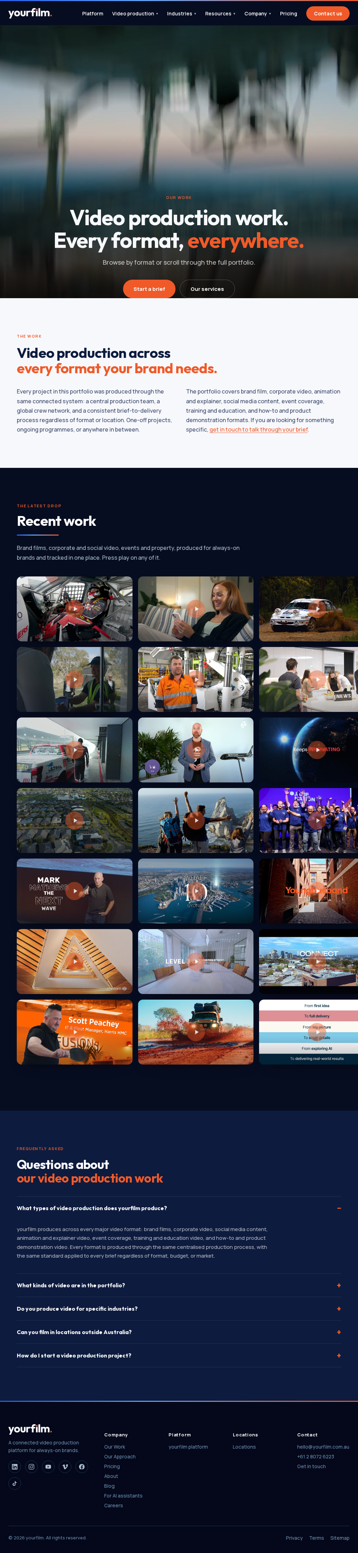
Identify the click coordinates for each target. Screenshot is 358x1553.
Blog (109, 1485)
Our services (207, 289)
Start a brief (149, 289)
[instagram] (31, 1466)
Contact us (328, 13)
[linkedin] (14, 1466)
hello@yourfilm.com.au (323, 1446)
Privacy (294, 1537)
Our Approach (120, 1456)
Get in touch (311, 1466)
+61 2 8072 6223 (315, 1456)
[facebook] (82, 1466)
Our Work (114, 1446)
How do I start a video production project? (179, 1355)
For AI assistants (123, 1495)
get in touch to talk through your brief (258, 429)
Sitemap (340, 1537)
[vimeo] (65, 1466)
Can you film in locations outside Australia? (179, 1332)
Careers (113, 1505)
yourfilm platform (188, 1446)
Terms (316, 1537)
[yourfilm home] (30, 13)
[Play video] (75, 608)
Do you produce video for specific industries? (179, 1308)
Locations (244, 1446)
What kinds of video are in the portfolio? (179, 1285)
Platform (92, 13)
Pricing (288, 13)
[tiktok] (14, 1483)
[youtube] (48, 1466)
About (111, 1476)
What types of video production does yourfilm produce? (179, 1208)
